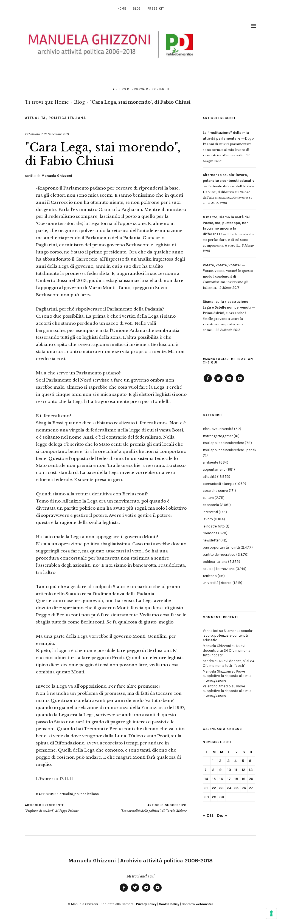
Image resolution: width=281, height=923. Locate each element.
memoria (210, 533)
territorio (210, 576)
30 (221, 797)
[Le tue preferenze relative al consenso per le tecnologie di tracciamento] (271, 913)
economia (211, 505)
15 (214, 779)
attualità (35, 118)
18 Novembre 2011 (56, 134)
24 (229, 788)
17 (229, 779)
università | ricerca (217, 583)
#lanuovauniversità (218, 429)
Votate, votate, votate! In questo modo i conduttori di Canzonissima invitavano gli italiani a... (228, 276)
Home (121, 8)
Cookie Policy (169, 904)
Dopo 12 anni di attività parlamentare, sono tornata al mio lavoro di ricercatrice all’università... (228, 144)
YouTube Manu (146, 891)
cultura (208, 498)
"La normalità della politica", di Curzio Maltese (154, 808)
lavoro (208, 519)
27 (251, 788)
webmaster (204, 904)
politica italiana (67, 118)
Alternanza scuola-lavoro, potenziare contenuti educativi (228, 635)
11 (235, 770)
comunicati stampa (218, 484)
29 (214, 797)
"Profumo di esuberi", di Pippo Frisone (51, 808)
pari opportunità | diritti (221, 547)
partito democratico (219, 554)
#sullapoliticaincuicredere (223, 443)
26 (244, 788)
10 (229, 770)
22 (214, 788)
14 (206, 779)
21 (206, 788)
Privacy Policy (146, 904)
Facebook (124, 891)
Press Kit (155, 8)
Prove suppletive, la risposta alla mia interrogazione (227, 676)
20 (251, 779)
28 (206, 797)
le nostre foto (214, 526)
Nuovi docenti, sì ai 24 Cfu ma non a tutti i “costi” (226, 650)
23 (221, 788)
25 (236, 788)
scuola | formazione (219, 569)
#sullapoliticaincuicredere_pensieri (231, 450)
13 (251, 770)
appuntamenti (214, 469)
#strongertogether (218, 436)
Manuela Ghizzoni (56, 176)
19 (243, 779)
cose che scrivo (215, 491)
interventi (210, 512)
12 (243, 770)
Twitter (135, 891)
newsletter (211, 540)
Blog (137, 8)
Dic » (222, 815)
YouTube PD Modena (157, 891)
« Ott (208, 815)
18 (236, 779)
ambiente (210, 462)
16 (221, 779)
